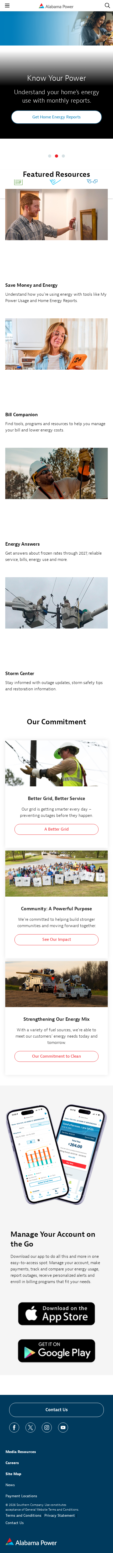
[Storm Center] (56, 637)
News (10, 1485)
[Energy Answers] (56, 508)
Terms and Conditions (23, 1515)
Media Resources (21, 1452)
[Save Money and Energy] (56, 249)
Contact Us (56, 1410)
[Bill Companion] (56, 378)
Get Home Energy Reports (56, 117)
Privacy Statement (59, 1515)
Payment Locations (21, 1496)
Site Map (13, 1474)
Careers (12, 1463)
